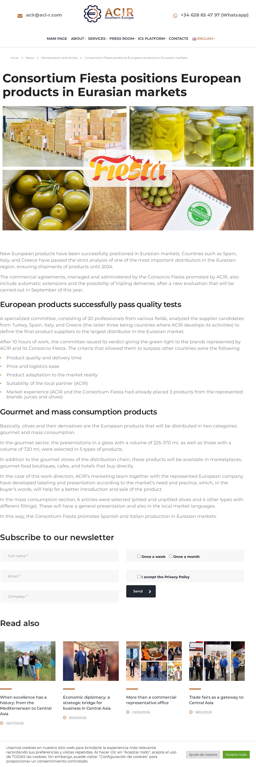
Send (138, 591)
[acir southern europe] (109, 13)
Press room (122, 38)
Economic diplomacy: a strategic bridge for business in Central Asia (87, 703)
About (77, 38)
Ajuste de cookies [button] (203, 754)
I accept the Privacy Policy (166, 577)
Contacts (178, 38)
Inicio (14, 58)
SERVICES (97, 38)
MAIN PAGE (57, 38)
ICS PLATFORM (151, 38)
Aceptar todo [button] (236, 754)
